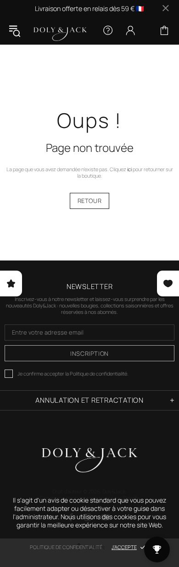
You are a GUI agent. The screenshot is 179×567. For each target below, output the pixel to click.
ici (129, 169)
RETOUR (90, 201)
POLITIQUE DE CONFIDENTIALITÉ (66, 547)
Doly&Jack (60, 31)
